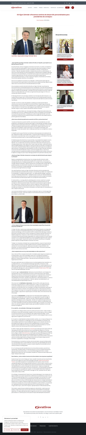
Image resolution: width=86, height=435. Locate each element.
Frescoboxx (18, 0)
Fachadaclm (10, 0)
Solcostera (26, 0)
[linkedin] (69, 3)
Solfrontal (68, 0)
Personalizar (7, 429)
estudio (32, 328)
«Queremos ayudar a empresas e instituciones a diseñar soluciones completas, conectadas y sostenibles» (64, 81)
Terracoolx (61, 0)
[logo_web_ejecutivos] (17, 7)
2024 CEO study (26, 333)
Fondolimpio (49, 0)
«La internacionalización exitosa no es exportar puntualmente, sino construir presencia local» (64, 106)
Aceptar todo (24, 429)
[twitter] (67, 3)
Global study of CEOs (44, 268)
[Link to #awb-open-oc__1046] (72, 7)
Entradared (72, 0)
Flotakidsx (33, 0)
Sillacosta (30, 0)
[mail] (73, 3)
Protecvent (76, 0)
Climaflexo (2, 0)
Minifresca (22, 0)
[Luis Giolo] (32, 27)
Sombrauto (65, 0)
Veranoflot (53, 0)
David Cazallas (40, 20)
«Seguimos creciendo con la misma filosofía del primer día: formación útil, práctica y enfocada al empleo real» (64, 55)
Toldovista (57, 0)
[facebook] (64, 3)
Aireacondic (6, 0)
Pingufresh (14, 0)
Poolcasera (41, 0)
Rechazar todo (16, 429)
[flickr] (71, 3)
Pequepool (37, 0)
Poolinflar (45, 0)
